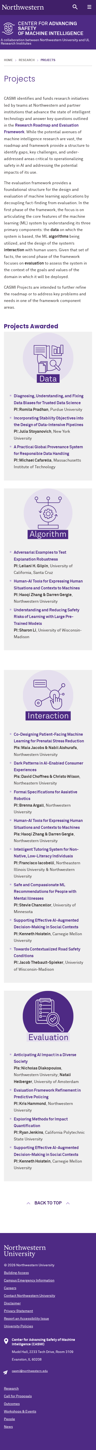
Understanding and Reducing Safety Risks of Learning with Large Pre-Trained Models (46, 616)
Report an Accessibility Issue (26, 1318)
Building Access (16, 1273)
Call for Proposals (18, 1396)
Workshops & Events (20, 1411)
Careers (10, 1288)
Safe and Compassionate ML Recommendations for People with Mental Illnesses (45, 891)
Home (8, 60)
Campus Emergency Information (29, 1280)
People (9, 1419)
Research (27, 60)
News (8, 1427)
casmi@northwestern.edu (30, 1371)
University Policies (18, 1326)
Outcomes (12, 1404)
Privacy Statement (18, 1311)
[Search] (75, 7)
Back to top (48, 1203)
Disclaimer (12, 1303)
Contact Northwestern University (29, 1296)
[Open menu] (89, 7)
